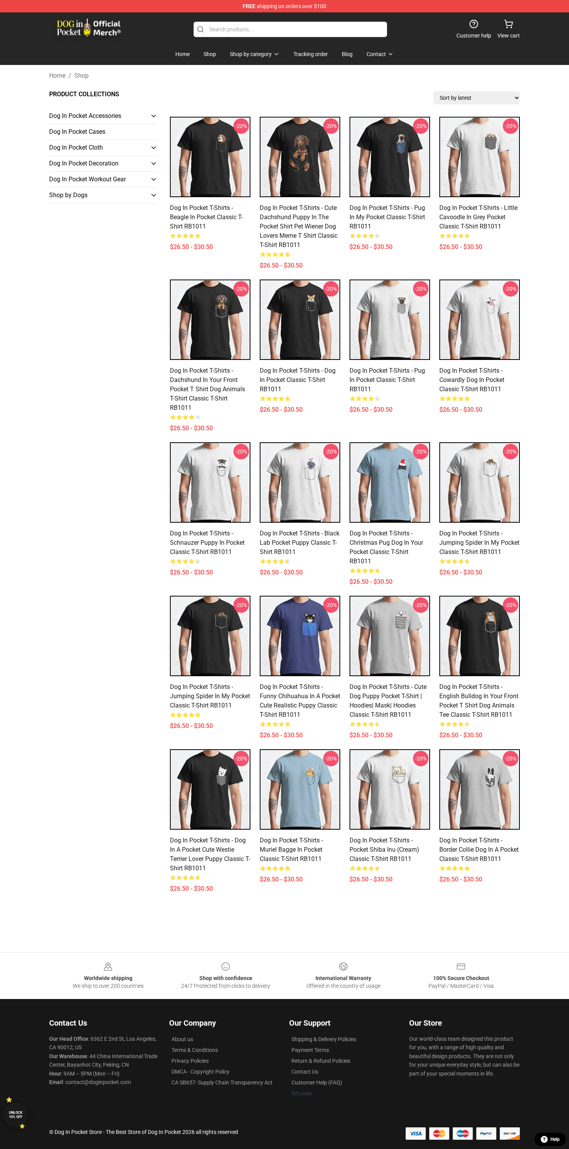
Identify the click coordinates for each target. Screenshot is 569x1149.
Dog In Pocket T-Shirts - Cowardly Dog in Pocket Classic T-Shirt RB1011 (471, 380)
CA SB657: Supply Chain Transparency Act (222, 1082)
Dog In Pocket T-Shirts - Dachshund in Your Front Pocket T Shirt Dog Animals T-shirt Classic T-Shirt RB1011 (207, 389)
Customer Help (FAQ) (316, 1082)
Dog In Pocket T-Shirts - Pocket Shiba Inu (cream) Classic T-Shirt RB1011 (384, 850)
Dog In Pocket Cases (77, 131)
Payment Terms (310, 1050)
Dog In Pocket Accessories (85, 115)
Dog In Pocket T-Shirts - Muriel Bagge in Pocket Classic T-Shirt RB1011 (291, 850)
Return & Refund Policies (320, 1061)
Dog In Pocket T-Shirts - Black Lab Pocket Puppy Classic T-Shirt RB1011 (299, 543)
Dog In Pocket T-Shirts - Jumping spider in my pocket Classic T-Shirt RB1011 (479, 543)
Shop (81, 75)
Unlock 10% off (15, 1115)
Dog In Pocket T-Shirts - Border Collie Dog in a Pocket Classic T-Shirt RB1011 (479, 850)
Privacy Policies (190, 1061)
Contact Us (304, 1072)
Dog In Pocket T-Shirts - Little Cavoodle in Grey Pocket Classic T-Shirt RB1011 (478, 217)
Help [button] (555, 1139)
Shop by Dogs (68, 195)
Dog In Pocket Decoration (83, 163)
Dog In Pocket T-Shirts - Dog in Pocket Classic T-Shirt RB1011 (298, 380)
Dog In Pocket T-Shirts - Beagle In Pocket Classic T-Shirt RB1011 (206, 217)
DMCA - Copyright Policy (200, 1072)
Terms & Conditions (194, 1050)
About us (182, 1039)
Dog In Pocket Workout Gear (87, 179)
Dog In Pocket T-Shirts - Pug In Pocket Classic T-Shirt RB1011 (387, 380)
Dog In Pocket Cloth (76, 147)
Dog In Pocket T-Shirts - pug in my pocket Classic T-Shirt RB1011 (387, 217)
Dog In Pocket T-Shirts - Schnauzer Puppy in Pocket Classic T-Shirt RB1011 (207, 543)
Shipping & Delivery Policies (323, 1039)
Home (57, 75)
